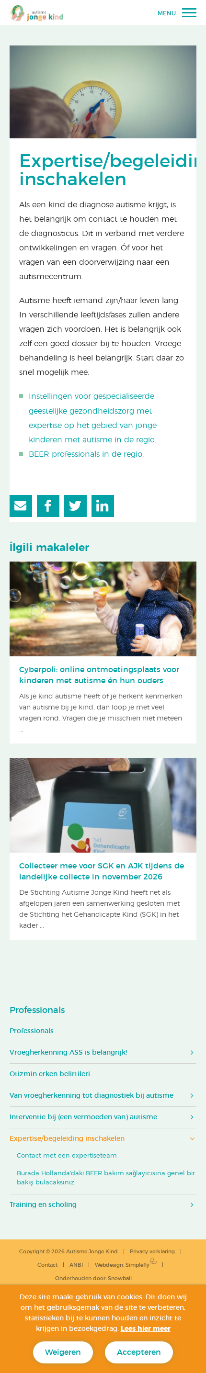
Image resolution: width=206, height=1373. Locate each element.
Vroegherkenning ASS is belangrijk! (68, 1052)
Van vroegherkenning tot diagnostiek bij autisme (91, 1095)
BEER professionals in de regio (85, 454)
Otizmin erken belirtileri (50, 1074)
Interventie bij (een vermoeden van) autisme (83, 1117)
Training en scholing (43, 1205)
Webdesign (109, 1265)
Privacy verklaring (152, 1251)
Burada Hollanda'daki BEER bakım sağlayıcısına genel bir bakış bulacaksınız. (106, 1178)
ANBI (76, 1265)
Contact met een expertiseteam (67, 1156)
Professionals (37, 1010)
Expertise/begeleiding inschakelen (67, 1139)
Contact (47, 1265)
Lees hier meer (146, 1329)
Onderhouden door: (93, 1278)
